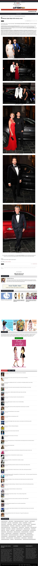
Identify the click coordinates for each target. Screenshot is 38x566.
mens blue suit (33, 524)
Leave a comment (8, 261)
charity (12, 267)
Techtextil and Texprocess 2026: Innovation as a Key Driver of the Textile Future (16, 498)
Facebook (16, 564)
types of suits (8, 528)
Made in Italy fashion (4, 534)
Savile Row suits (21, 527)
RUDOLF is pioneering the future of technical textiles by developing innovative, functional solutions (19, 440)
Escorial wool (32, 531)
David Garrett (17, 153)
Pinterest (31, 11)
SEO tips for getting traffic (5, 525)
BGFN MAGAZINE (3, 16)
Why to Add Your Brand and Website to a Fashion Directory (13, 488)
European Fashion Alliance (5, 539)
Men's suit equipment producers (18, 552)
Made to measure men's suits (5, 527)
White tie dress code (27, 528)
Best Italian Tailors (18, 530)
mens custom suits (33, 527)
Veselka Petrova (28, 20)
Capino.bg (11, 539)
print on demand (29, 533)
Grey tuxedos (33, 528)
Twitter (30, 11)
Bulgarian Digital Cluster (27, 564)
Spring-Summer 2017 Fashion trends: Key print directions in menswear (31, 300)
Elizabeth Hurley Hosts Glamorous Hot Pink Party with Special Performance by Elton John (18, 450)
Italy (28, 267)
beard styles (21, 534)
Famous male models (17, 531)
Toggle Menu (19, 1)
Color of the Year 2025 (9, 537)
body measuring (24, 537)
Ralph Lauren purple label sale (19, 521)
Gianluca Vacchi (18, 525)
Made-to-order (33, 548)
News (7, 16)
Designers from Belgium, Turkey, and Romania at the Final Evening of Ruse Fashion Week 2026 (18, 479)
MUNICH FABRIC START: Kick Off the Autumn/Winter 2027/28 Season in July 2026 (16, 406)
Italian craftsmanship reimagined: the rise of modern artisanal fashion (15, 503)
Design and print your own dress (27, 536)
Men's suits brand (9, 531)
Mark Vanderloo (32, 521)
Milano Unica (12, 530)
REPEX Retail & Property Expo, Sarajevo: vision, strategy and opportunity (15, 493)
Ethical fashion (19, 536)
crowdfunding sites (15, 533)
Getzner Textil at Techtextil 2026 (9, 445)
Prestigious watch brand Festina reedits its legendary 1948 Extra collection (19, 300)
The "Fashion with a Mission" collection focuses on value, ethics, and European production (17, 469)
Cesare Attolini (25, 522)
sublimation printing (23, 533)
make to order (20, 524)
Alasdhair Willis (9, 524)
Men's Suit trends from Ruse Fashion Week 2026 (11, 430)
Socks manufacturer (17, 537)
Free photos (3, 537)
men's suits (8, 549)
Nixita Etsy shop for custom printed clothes (29, 539)
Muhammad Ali (21, 267)
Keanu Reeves (29, 525)
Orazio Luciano (3, 524)
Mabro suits (3, 530)
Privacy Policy (34, 565)
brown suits (26, 521)
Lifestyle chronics (11, 16)
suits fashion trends (4, 536)
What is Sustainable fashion (29, 534)
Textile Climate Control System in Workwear (11, 435)
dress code (9, 522)
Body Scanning (3, 531)
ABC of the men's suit (29, 549)
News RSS (22, 564)
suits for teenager (15, 522)
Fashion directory (5, 551)
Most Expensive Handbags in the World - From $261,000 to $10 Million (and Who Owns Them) (18, 382)
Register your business (19, 338)
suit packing (3, 528)
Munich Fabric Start (8, 533)
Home (19, 565)
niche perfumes (30, 537)
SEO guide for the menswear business (31, 553)
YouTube (35, 11)
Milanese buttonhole (27, 524)
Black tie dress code (19, 528)
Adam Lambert (11, 521)
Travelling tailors (18, 549)
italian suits (14, 524)
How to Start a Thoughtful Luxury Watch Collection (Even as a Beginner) (15, 372)
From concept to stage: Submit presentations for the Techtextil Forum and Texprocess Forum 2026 (19, 508)
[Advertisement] (19, 309)
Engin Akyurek (24, 525)
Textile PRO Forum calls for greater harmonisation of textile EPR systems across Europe (17, 387)
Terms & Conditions (29, 565)
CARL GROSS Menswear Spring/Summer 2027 (11, 416)
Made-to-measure (28, 548)
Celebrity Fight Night (7, 267)
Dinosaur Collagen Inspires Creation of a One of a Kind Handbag (14, 401)
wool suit (30, 522)
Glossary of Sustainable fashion (6, 299)
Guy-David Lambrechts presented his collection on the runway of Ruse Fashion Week (17, 464)
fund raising (25, 267)
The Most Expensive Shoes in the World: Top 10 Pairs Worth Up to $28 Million (16, 377)
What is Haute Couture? (18, 539)
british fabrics (27, 527)
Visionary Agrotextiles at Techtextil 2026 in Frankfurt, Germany (13, 459)
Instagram (34, 11)
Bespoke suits (32, 558)
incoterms (2, 533)
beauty (20, 522)
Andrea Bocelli (22, 58)
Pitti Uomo (7, 530)
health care (31, 267)
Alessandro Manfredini (25, 531)
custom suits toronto (4, 521)
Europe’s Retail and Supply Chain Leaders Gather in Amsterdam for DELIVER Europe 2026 (17, 421)
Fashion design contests (12, 536)
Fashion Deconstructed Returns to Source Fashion (11, 411)
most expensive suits (26, 530)
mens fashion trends (14, 527)
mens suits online (33, 530)
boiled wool (13, 528)
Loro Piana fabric (3, 522)
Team (24, 565)
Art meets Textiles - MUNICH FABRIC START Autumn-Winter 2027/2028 (15, 392)
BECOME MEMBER (18, 271)
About (22, 565)
